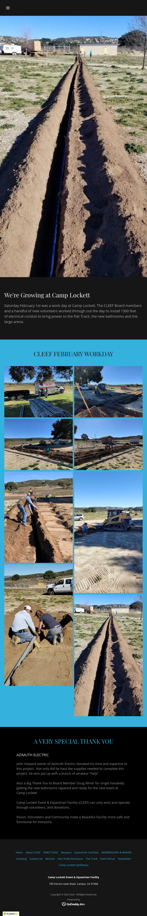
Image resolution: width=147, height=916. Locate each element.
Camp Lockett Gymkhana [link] (73, 865)
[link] (73, 903)
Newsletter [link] (124, 858)
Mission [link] (50, 858)
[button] (20, 7)
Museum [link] (66, 852)
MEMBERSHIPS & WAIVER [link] (116, 852)
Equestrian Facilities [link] (86, 852)
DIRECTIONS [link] (50, 852)
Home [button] (19, 852)
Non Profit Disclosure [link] (70, 858)
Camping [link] (21, 858)
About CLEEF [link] (33, 852)
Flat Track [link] (91, 858)
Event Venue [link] (107, 858)
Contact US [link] (36, 858)
